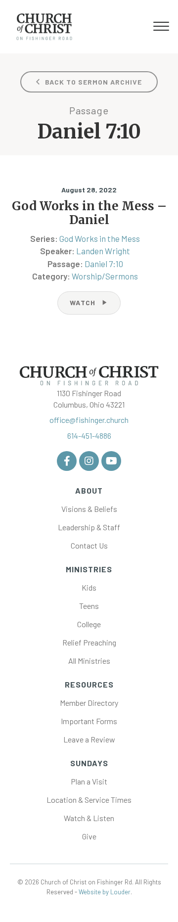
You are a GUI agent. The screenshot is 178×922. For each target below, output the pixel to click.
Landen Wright (103, 251)
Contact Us (89, 545)
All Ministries (89, 660)
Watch (89, 302)
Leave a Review (89, 739)
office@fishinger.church (89, 419)
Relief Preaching (89, 642)
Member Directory (89, 702)
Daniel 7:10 (104, 264)
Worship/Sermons (105, 276)
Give (89, 836)
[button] (161, 26)
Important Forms (89, 721)
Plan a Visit (89, 781)
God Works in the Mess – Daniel (89, 213)
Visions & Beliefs (89, 508)
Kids (89, 587)
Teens (89, 605)
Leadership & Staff (89, 527)
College (89, 624)
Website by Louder (105, 892)
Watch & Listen (89, 818)
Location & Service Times (89, 799)
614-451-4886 (89, 435)
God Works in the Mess (99, 238)
